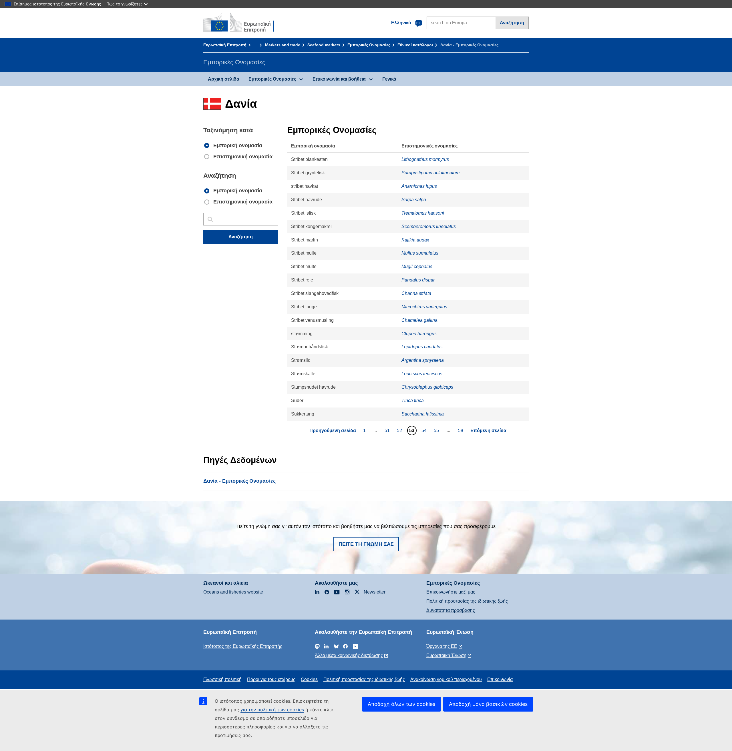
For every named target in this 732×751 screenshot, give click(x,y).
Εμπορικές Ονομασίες (368, 45)
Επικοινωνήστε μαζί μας (450, 592)
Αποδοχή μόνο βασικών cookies (488, 704)
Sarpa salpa (413, 199)
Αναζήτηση (512, 22)
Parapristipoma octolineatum (430, 172)
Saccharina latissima (422, 414)
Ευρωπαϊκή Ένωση (446, 655)
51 (388, 430)
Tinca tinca (412, 400)
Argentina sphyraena (422, 360)
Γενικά (389, 79)
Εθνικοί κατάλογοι (415, 45)
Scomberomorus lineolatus (428, 226)
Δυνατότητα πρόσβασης (450, 610)
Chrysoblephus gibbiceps (427, 387)
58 (461, 430)
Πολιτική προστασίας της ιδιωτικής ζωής (467, 601)
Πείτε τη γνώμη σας (366, 544)
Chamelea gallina (419, 320)
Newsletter (374, 592)
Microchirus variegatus (424, 306)
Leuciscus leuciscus (421, 373)
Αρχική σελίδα (223, 79)
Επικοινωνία (500, 679)
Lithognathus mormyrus (425, 159)
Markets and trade (282, 45)
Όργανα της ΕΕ (441, 646)
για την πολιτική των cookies (272, 709)
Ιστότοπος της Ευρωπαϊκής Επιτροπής (242, 646)
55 (437, 430)
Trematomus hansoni (422, 213)
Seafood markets (323, 45)
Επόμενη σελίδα (488, 430)
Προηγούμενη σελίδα (332, 430)
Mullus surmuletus (419, 253)
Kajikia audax (415, 239)
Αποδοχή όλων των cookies (401, 704)
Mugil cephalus (416, 266)
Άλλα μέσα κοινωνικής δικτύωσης (349, 655)
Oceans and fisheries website (233, 592)
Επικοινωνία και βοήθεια (339, 79)
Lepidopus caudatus (422, 346)
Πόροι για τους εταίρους (271, 679)
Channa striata (416, 293)
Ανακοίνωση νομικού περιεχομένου (446, 679)
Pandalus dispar (418, 279)
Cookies (309, 679)
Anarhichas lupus (419, 186)
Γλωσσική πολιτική (222, 679)
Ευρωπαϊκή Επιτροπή (224, 45)
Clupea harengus (419, 333)
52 (400, 430)
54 (424, 430)
